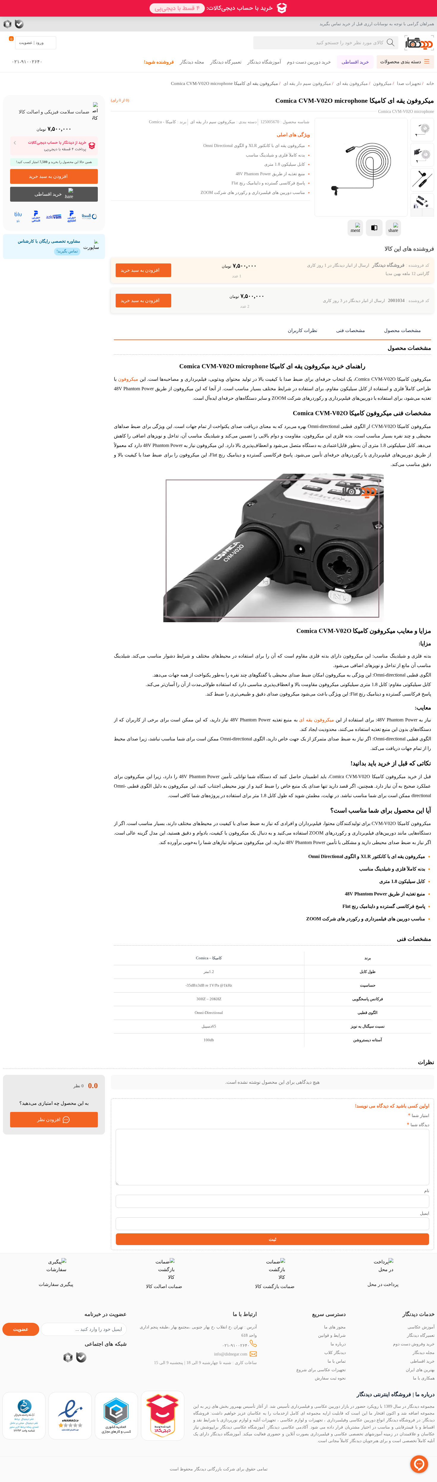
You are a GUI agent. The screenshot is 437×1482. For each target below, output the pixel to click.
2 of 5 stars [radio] (392, 1115)
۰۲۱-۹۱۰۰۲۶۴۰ (236, 1345)
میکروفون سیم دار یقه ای (307, 83)
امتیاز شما (418, 1115)
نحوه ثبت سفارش (330, 1378)
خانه (430, 83)
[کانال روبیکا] (8, 24)
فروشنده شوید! (159, 61)
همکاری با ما (424, 1378)
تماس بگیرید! (67, 251)
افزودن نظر (48, 1119)
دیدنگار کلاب (335, 1352)
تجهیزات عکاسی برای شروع (321, 1369)
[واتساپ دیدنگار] (31, 24)
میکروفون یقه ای (352, 83)
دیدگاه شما (418, 1124)
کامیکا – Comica (209, 958)
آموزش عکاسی (421, 1327)
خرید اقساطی (355, 61)
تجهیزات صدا (409, 83)
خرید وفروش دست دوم (414, 1344)
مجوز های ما (335, 1327)
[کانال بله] (19, 24)
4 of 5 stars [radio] (374, 1115)
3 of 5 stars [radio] (383, 1115)
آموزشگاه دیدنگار (264, 61)
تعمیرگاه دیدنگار (225, 61)
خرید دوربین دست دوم (309, 61)
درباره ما (338, 1344)
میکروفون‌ (382, 83)
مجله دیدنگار (192, 61)
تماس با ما (337, 1361)
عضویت (21, 1329)
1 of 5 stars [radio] (401, 1115)
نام (426, 1190)
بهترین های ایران (420, 1369)
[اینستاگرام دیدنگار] (55, 24)
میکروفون (128, 379)
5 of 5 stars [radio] (365, 1115)
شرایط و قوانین (332, 1335)
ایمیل (424, 1213)
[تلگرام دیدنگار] (43, 24)
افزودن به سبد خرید (143, 270)
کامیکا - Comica (162, 121)
